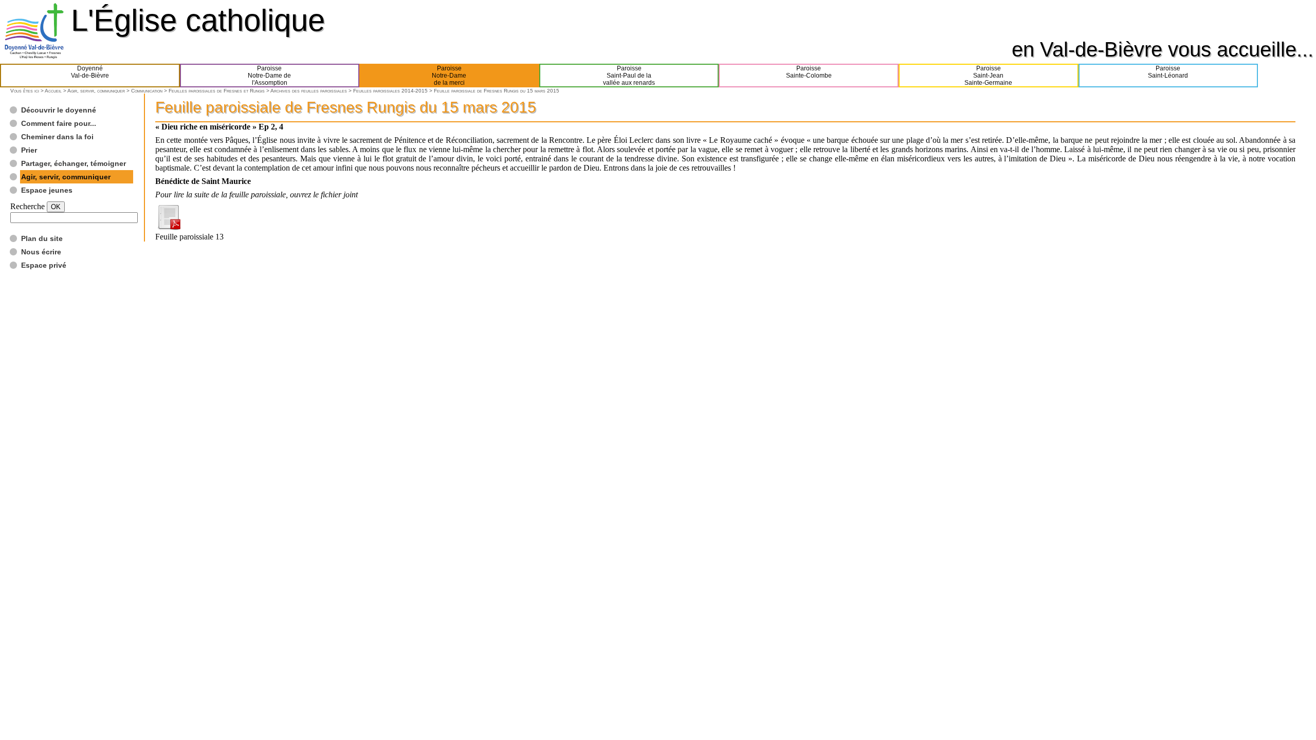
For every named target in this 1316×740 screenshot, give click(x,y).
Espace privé (43, 265)
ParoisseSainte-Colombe (809, 72)
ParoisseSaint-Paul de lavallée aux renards (629, 75)
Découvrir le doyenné (58, 110)
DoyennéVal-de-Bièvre (90, 72)
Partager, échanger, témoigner (73, 163)
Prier (29, 150)
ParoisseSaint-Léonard (1168, 72)
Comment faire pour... (58, 123)
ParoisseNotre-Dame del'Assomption (269, 75)
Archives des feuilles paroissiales (308, 91)
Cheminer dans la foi (57, 137)
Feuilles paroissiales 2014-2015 (390, 91)
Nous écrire (41, 252)
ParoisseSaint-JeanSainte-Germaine (988, 75)
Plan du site (42, 238)
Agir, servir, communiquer (96, 91)
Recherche (27, 206)
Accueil (53, 91)
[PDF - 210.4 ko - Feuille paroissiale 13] (168, 227)
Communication (146, 91)
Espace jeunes (46, 190)
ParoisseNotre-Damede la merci (449, 75)
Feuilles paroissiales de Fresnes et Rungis (217, 91)
